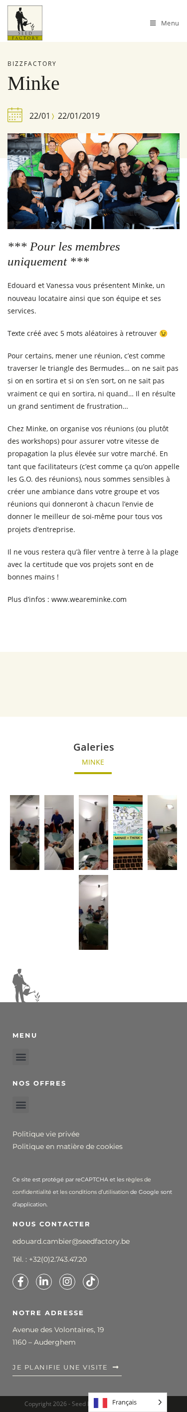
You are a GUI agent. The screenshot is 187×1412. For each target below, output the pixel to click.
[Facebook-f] (20, 1282)
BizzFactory (32, 63)
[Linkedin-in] (44, 1282)
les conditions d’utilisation (94, 1191)
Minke (93, 762)
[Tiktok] (91, 1282)
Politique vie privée (45, 1134)
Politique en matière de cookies (67, 1146)
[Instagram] (67, 1282)
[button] (20, 1057)
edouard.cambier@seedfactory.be (71, 1241)
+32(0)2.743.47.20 (58, 1259)
